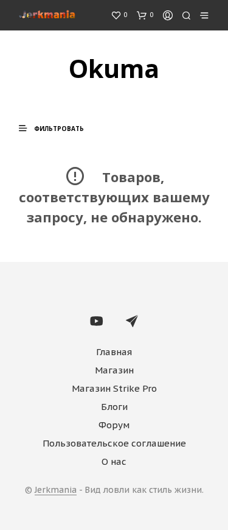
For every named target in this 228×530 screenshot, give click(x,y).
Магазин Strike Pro (114, 388)
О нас (114, 461)
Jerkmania (56, 490)
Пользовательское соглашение (114, 443)
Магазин (114, 370)
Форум (114, 425)
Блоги (114, 406)
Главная (114, 352)
